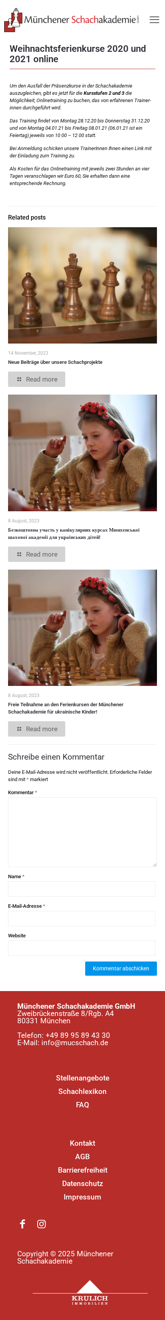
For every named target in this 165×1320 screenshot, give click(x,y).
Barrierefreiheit (82, 1170)
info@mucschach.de (74, 1042)
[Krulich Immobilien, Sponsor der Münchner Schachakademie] (90, 1292)
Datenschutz (82, 1183)
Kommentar (22, 792)
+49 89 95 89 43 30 (78, 1035)
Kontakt (82, 1143)
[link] (90, 1292)
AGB (82, 1156)
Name (16, 876)
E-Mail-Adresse (26, 906)
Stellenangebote (82, 1078)
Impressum (82, 1197)
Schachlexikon (82, 1091)
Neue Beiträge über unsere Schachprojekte (55, 362)
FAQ (82, 1104)
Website (17, 935)
